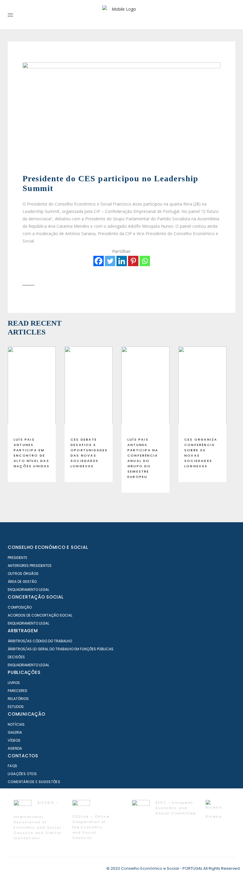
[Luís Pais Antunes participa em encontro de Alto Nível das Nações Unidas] (32, 389)
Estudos (16, 706)
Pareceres (17, 690)
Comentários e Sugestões (34, 781)
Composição (20, 607)
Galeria (15, 732)
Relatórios (18, 698)
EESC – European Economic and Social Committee (176, 808)
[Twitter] (110, 261)
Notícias (16, 724)
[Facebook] (98, 261)
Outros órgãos (23, 573)
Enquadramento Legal (28, 589)
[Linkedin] (121, 261)
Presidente (17, 557)
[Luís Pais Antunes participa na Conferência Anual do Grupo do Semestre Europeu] (146, 389)
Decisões (16, 656)
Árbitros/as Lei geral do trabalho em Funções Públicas (60, 648)
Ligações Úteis (22, 773)
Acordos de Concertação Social (40, 615)
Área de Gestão (22, 581)
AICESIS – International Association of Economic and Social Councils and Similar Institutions (38, 820)
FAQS (12, 765)
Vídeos (14, 740)
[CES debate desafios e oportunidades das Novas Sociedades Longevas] (89, 389)
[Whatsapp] (145, 261)
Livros (14, 682)
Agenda (15, 748)
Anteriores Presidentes (30, 565)
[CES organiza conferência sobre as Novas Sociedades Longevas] (202, 389)
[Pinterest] (133, 261)
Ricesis (214, 816)
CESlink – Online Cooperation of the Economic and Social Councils (90, 827)
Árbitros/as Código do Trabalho (40, 640)
